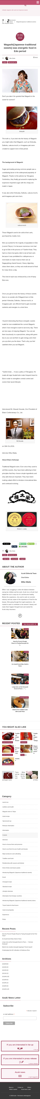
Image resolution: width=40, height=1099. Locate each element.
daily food (6, 559)
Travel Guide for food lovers (10, 905)
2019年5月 (5, 979)
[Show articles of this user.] (11, 578)
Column (5, 62)
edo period (14, 559)
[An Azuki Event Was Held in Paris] (20, 660)
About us (11, 1087)
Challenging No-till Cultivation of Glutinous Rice (16, 950)
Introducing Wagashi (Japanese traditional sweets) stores (19, 900)
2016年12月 (5, 989)
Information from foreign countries (12, 896)
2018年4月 (5, 986)
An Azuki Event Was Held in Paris (11, 939)
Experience (24, 742)
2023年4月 (5, 967)
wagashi (23, 559)
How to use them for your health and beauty (15, 849)
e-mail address (9, 1014)
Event (4, 877)
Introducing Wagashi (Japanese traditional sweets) (17, 872)
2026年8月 (5, 964)
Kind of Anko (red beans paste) (11, 868)
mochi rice (5, 802)
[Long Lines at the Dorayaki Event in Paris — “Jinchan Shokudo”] (20, 683)
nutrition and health (8, 807)
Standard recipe (7, 886)
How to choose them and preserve (12, 844)
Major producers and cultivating (11, 854)
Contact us (20, 1087)
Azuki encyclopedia (7, 742)
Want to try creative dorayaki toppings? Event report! (17, 947)
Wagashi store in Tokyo (9, 811)
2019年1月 (5, 983)
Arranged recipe (24, 697)
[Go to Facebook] (20, 616)
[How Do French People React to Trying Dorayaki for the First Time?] (20, 637)
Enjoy (22, 754)
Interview (5, 839)
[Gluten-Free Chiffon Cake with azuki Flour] (20, 708)
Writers (29, 1087)
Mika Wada (12, 58)
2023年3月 (5, 970)
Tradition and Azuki (8, 858)
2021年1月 (5, 973)
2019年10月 (5, 976)
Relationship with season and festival (13, 863)
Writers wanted (13, 1089)
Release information (8, 825)
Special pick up (12, 62)
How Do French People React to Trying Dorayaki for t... (20, 643)
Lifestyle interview (7, 891)
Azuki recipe (6, 816)
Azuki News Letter (26, 1089)
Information (5, 830)
